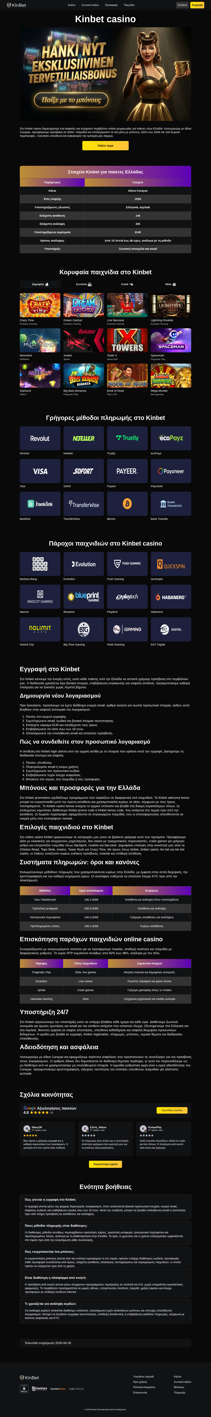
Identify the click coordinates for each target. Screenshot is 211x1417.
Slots (168, 284)
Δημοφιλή (38, 284)
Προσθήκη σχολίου (172, 1110)
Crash (124, 284)
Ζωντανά (81, 284)
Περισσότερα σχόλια (105, 1164)
